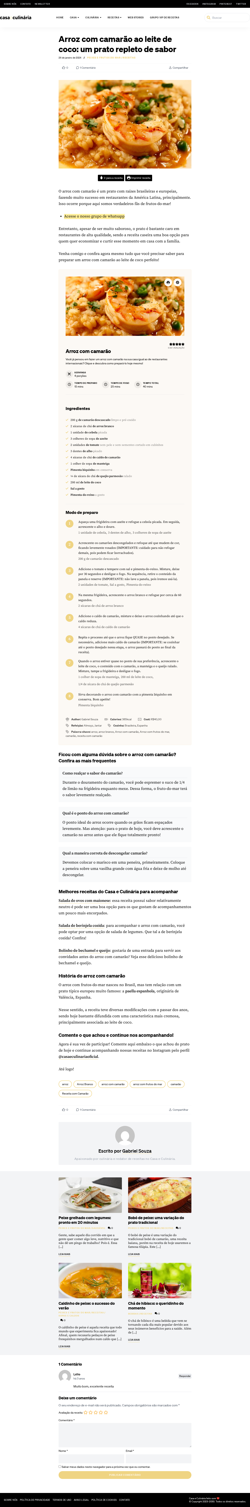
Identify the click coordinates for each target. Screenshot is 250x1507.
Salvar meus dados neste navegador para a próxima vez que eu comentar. (106, 1467)
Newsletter (42, 3)
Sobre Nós (10, 3)
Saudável (98, 1228)
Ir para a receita (112, 178)
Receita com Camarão (75, 1093)
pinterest (226, 3)
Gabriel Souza (137, 1151)
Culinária (92, 17)
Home (59, 17)
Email (130, 1451)
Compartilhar (180, 67)
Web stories (136, 17)
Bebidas (133, 1313)
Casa (73, 17)
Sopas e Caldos (69, 1315)
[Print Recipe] (168, 282)
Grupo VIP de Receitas (164, 17)
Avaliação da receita (70, 1412)
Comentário (67, 1420)
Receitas (113, 17)
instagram (209, 3)
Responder (185, 1376)
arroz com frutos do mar (147, 1084)
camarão (176, 1084)
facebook (192, 3)
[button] (177, 282)
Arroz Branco (85, 1084)
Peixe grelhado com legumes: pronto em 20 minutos (85, 1220)
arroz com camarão (113, 1084)
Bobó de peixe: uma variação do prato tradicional (156, 1220)
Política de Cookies (104, 1500)
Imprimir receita (140, 178)
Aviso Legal (81, 1500)
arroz (65, 1084)
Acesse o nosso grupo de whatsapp (94, 216)
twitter (241, 3)
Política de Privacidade (35, 1500)
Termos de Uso (62, 1500)
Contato (25, 3)
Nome (63, 1451)
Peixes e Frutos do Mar (104, 57)
